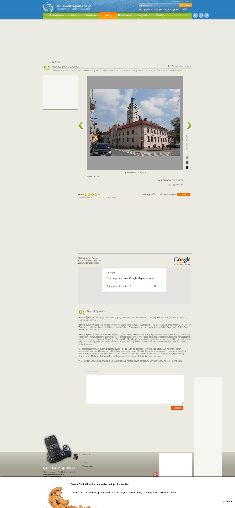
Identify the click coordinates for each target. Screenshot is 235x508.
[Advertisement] (117, 40)
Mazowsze (142, 70)
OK (155, 286)
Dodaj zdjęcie (145, 9)
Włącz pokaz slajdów (181, 66)
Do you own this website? (119, 286)
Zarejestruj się (186, 1)
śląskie (95, 263)
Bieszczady (76, 70)
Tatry (66, 70)
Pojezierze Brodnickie (158, 70)
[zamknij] (228, 501)
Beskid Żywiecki (71, 66)
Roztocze (131, 70)
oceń (184, 194)
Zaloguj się (175, 1)
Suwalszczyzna (175, 70)
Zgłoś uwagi (177, 184)
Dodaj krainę (160, 9)
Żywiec (95, 258)
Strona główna (56, 15)
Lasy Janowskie (118, 70)
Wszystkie (57, 70)
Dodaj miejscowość (177, 9)
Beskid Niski (88, 70)
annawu (97, 176)
